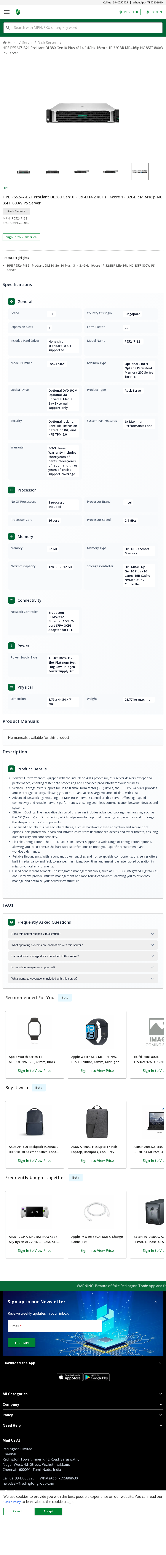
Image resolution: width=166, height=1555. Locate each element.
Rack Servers (48, 42)
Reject (17, 1511)
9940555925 (120, 2)
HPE (5, 188)
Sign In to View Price (21, 237)
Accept (48, 1511)
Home (13, 42)
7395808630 (155, 2)
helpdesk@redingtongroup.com (28, 1483)
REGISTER (131, 12)
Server (27, 42)
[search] (8, 28)
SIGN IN (156, 12)
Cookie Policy (12, 1502)
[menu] (7, 12)
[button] (83, 1301)
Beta (64, 997)
